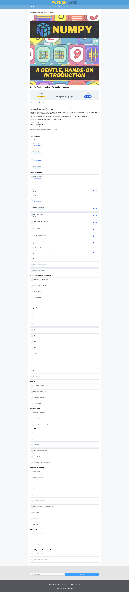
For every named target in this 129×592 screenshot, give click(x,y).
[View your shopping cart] (95, 7)
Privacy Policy (65, 584)
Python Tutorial (33, 6)
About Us (71, 584)
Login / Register (52, 6)
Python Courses (57, 584)
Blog (45, 6)
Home (31, 12)
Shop (41, 6)
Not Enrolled (41, 96)
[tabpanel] (64, 119)
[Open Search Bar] (98, 7)
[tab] (33, 103)
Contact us (77, 584)
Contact (61, 6)
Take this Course (88, 96)
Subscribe (81, 574)
